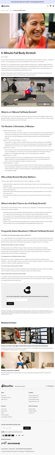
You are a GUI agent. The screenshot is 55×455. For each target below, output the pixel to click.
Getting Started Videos (34, 399)
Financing (3, 395)
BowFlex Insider (5, 10)
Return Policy (4, 399)
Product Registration (33, 397)
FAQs (2, 413)
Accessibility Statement (6, 417)
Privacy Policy (4, 448)
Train (11, 10)
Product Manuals (33, 395)
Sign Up (10, 303)
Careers (31, 413)
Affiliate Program (32, 411)
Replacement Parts (34, 401)
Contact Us (3, 409)
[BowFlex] (5, 6)
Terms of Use (12, 448)
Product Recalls (5, 415)
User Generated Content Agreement (24, 448)
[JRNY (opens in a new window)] (4, 443)
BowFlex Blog (32, 409)
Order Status (4, 411)
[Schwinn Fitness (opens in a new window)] (14, 444)
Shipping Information (6, 397)
